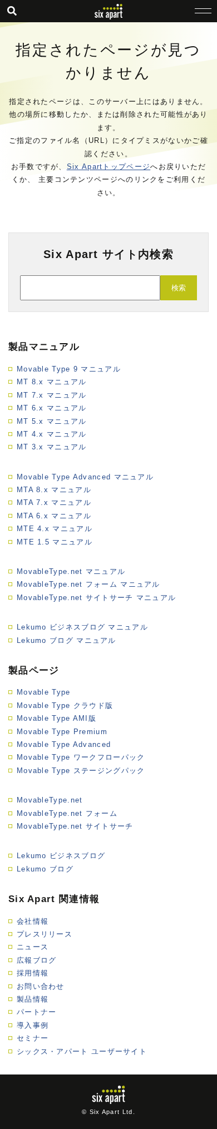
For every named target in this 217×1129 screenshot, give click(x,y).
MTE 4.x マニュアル (54, 528)
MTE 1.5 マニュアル (54, 542)
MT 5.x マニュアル (52, 421)
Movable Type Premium (62, 731)
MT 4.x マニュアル (52, 434)
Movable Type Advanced (64, 744)
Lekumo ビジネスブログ (61, 855)
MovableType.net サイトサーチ (75, 826)
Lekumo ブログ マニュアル (66, 640)
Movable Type (44, 692)
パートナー (37, 1012)
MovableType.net (50, 800)
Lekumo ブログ (45, 869)
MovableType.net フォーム (67, 813)
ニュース (32, 947)
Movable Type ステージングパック (81, 770)
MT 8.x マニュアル (52, 382)
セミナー (32, 1038)
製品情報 (32, 999)
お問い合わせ (41, 986)
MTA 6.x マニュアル (54, 516)
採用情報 (32, 973)
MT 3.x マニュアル (52, 447)
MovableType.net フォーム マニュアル (88, 584)
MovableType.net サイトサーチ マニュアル (96, 597)
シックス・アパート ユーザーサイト (82, 1051)
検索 (178, 288)
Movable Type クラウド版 (65, 705)
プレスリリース (44, 934)
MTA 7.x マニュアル (54, 502)
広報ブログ (37, 960)
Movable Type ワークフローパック (81, 757)
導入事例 (32, 1025)
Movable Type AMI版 (56, 718)
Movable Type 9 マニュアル (69, 369)
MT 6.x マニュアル (52, 408)
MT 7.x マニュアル (52, 395)
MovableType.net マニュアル (71, 571)
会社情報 (32, 921)
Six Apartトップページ (109, 166)
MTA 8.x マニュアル (54, 490)
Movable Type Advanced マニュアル (85, 477)
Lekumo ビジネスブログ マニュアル (82, 627)
